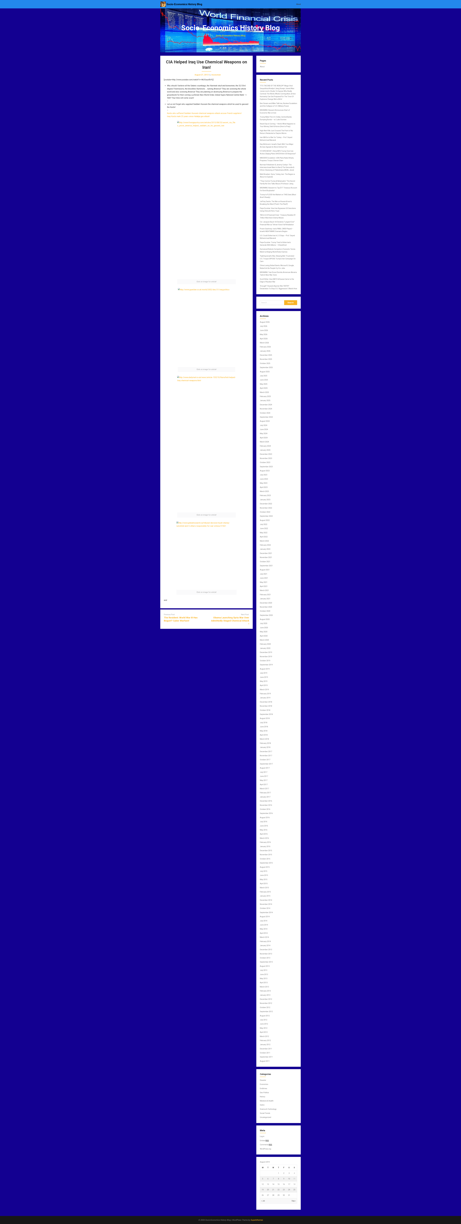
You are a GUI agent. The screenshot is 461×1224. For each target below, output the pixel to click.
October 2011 (265, 1053)
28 (273, 1195)
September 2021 (266, 566)
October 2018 (265, 710)
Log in (262, 1136)
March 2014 (264, 937)
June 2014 (264, 925)
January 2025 (265, 400)
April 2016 (264, 834)
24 (289, 1190)
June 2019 (264, 677)
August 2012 (265, 1016)
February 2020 (265, 644)
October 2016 (265, 809)
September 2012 (266, 1011)
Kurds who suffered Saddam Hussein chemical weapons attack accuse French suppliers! (204, 113)
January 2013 (265, 995)
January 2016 (265, 846)
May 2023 (263, 483)
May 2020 (263, 632)
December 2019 (266, 652)
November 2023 (266, 458)
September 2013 (266, 962)
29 (278, 1195)
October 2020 (265, 611)
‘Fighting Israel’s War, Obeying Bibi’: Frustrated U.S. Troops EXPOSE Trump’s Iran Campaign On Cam (278, 258)
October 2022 (265, 512)
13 (268, 1184)
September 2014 (266, 912)
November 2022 (266, 508)
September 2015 (266, 863)
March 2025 (264, 392)
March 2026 (264, 343)
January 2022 (265, 549)
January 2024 (265, 450)
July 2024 (263, 425)
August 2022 (265, 520)
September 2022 (266, 516)
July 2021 (263, 574)
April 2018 (264, 735)
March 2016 (264, 838)
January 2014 (265, 945)
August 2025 (265, 372)
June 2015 (264, 875)
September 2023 (266, 467)
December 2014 (266, 900)
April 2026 (264, 339)
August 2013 (265, 966)
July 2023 (263, 475)
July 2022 (263, 524)
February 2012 (265, 1040)
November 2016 (266, 805)
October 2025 (265, 363)
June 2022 (264, 528)
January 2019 (265, 698)
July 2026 (263, 326)
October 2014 (265, 908)
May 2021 (263, 582)
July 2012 (263, 1020)
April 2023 (264, 487)
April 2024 (264, 438)
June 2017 (264, 776)
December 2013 (266, 950)
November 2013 (266, 954)
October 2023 (265, 462)
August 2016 (265, 817)
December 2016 (266, 801)
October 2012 (265, 1007)
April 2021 (264, 586)
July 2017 (263, 772)
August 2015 (265, 867)
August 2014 (265, 917)
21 (273, 1190)
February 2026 (265, 347)
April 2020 (264, 636)
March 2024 (264, 442)
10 (289, 1179)
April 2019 (264, 685)
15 (278, 1184)
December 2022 (266, 504)
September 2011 (266, 1057)
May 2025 (263, 384)
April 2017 (264, 784)
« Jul (263, 1201)
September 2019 (266, 665)
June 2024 (264, 429)
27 (268, 1195)
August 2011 (265, 1061)
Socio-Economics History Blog (184, 4)
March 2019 (264, 690)
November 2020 (266, 607)
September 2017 (266, 764)
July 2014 (263, 921)
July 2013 (263, 970)
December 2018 (266, 702)
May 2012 (263, 1028)
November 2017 (266, 756)
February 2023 (265, 495)
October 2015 (265, 859)
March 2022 (264, 541)
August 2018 (265, 718)
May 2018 (263, 731)
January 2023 (265, 500)
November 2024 (266, 409)
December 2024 (266, 405)
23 (284, 1190)
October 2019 (265, 661)
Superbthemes (257, 1220)
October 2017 (265, 760)
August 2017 (265, 768)
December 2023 (266, 454)
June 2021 (264, 578)
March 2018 (264, 739)
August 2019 (265, 669)
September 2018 (266, 714)
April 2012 (264, 1032)
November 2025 (266, 359)
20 (268, 1190)
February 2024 (265, 446)
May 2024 (263, 433)
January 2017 (265, 797)
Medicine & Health (266, 1101)
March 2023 (264, 491)
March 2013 (264, 987)
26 (263, 1195)
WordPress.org (265, 1149)
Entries (264, 1141)
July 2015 (263, 871)
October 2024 (265, 413)
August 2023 (265, 471)
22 (278, 1190)
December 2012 (266, 999)
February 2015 (265, 892)
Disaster (263, 1080)
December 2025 (266, 355)
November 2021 (266, 557)
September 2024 (266, 417)
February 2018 (265, 743)
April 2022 (264, 537)
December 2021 (266, 553)
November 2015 (266, 855)
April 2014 (264, 933)
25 (294, 1190)
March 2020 (264, 640)
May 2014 (263, 929)
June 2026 (264, 330)
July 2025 (263, 376)
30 (284, 1195)
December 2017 (266, 751)
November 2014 (266, 904)
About (298, 4)
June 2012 (264, 1024)
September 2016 (266, 813)
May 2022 (263, 533)
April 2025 (264, 388)
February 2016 (265, 842)
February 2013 (265, 991)
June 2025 (264, 380)
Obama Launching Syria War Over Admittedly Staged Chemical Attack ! (230, 620)
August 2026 (265, 322)
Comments (266, 1145)
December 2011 (266, 1049)
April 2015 (264, 884)
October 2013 (265, 958)
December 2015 (266, 850)
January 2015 (265, 896)
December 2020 (266, 603)
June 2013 (264, 974)
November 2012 (266, 1003)
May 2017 (263, 780)
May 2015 (263, 879)
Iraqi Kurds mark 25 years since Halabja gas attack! (188, 116)
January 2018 (265, 747)
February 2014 (265, 941)
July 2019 (263, 673)
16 (284, 1184)
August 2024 (265, 421)
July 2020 (263, 623)
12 (263, 1184)
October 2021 (265, 562)
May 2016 (263, 830)
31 (289, 1195)
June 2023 (264, 479)
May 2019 (263, 681)
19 (263, 1190)
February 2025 (265, 396)
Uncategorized (265, 1117)
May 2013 (263, 978)
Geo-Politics (264, 1093)
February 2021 (265, 595)
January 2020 (265, 648)
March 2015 (264, 888)
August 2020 (265, 619)
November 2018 (266, 706)
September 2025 (266, 367)
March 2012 (264, 1036)
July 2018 (263, 723)
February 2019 (265, 694)
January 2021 (265, 599)
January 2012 (265, 1044)
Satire (262, 1105)
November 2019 (266, 656)
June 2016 (264, 826)
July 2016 (263, 822)
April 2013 (264, 983)
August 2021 (265, 570)
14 (273, 1184)
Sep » (294, 1201)
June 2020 (264, 628)
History (262, 1097)
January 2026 (265, 351)
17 (289, 1184)
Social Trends (265, 1113)
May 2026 (263, 334)
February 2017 (265, 793)
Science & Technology (268, 1109)
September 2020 (266, 615)
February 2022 (265, 545)
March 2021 (264, 590)
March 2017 (264, 789)
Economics (264, 1084)
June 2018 (264, 727)
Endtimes (263, 1088)
